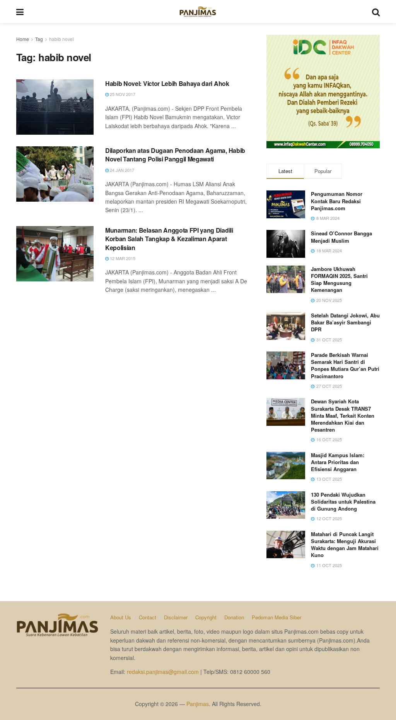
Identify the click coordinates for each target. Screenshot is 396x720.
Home (22, 39)
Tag (39, 39)
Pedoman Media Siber (276, 617)
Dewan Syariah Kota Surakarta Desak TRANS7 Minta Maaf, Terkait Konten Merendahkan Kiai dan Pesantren (342, 415)
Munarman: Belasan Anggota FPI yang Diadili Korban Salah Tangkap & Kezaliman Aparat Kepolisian (169, 239)
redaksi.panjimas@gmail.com (163, 671)
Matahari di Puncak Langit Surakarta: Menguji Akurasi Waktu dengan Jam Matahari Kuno (345, 544)
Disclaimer (176, 617)
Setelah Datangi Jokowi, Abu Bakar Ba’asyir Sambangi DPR (345, 322)
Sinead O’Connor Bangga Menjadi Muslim (341, 237)
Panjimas (197, 704)
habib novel (61, 39)
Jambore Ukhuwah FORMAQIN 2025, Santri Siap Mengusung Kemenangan (339, 279)
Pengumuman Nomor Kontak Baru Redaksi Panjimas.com (336, 200)
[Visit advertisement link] (323, 91)
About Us (120, 617)
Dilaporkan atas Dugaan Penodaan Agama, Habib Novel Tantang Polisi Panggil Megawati (175, 154)
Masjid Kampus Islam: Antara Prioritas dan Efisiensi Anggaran (337, 462)
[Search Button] (376, 11)
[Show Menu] (20, 11)
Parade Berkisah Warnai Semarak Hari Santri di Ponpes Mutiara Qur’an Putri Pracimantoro (345, 365)
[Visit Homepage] (197, 11)
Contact (147, 617)
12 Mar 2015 (122, 258)
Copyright (206, 617)
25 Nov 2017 (122, 94)
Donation (234, 617)
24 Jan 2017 (121, 170)
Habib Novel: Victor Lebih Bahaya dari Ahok (167, 83)
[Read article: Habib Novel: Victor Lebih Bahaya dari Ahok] (55, 107)
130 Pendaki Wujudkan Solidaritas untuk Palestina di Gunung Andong (343, 501)
